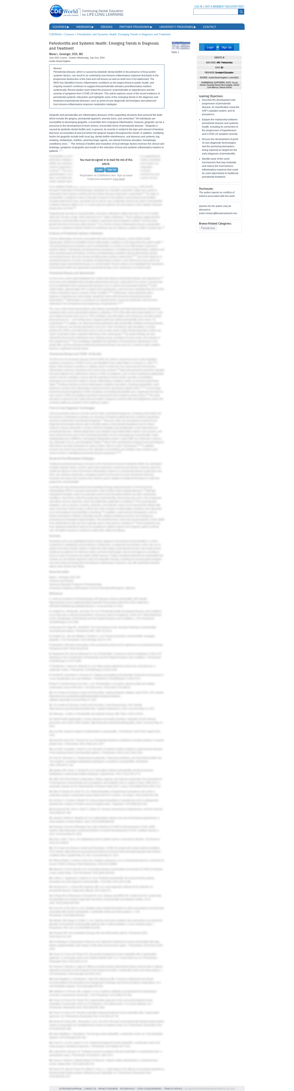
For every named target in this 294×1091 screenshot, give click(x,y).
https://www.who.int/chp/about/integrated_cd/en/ (116, 722)
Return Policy (127, 1089)
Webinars (85, 26)
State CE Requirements (149, 1089)
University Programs (177, 26)
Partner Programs (135, 26)
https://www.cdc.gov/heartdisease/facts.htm (72, 708)
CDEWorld (55, 34)
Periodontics (208, 228)
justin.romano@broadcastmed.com (218, 213)
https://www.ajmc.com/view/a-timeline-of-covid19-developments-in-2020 (98, 830)
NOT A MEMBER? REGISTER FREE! (224, 6)
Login (99, 169)
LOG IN (198, 6)
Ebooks (106, 26)
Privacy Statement (108, 1089)
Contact (209, 26)
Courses (61, 26)
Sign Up (111, 169)
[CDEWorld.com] (86, 17)
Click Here (118, 179)
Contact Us (90, 1089)
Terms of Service (173, 1089)
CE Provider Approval (70, 1089)
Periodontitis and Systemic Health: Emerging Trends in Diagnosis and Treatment (124, 34)
